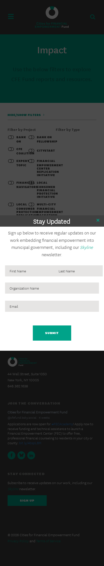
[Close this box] (97, 220)
